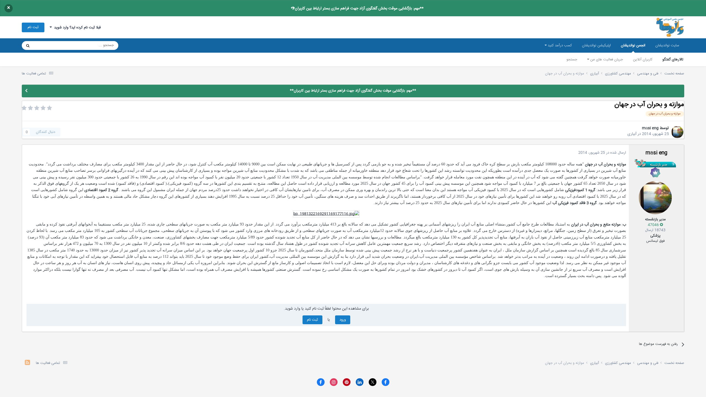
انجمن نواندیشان (633, 45)
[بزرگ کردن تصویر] (326, 214)
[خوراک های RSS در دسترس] (27, 363)
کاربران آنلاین (642, 60)
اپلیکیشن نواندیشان (596, 45)
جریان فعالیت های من (606, 60)
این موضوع (49, 45)
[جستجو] (28, 45)
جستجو (571, 60)
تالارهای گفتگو (672, 60)
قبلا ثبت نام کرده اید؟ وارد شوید (76, 28)
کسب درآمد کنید (559, 45)
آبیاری (632, 134)
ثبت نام (33, 27)
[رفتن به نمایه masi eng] (677, 132)
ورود (342, 320)
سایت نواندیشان (667, 45)
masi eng (650, 128)
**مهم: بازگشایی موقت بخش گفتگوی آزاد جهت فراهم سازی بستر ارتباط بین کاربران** (357, 8)
